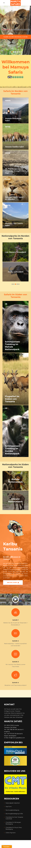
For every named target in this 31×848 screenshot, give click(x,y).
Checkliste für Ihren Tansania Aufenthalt (14, 818)
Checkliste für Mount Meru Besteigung (14, 828)
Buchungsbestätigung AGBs (14, 813)
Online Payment (10, 832)
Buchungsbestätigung (12, 810)
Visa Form (9, 806)
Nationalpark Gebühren (13, 803)
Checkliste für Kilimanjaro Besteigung (13, 823)
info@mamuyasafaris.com (17, 737)
